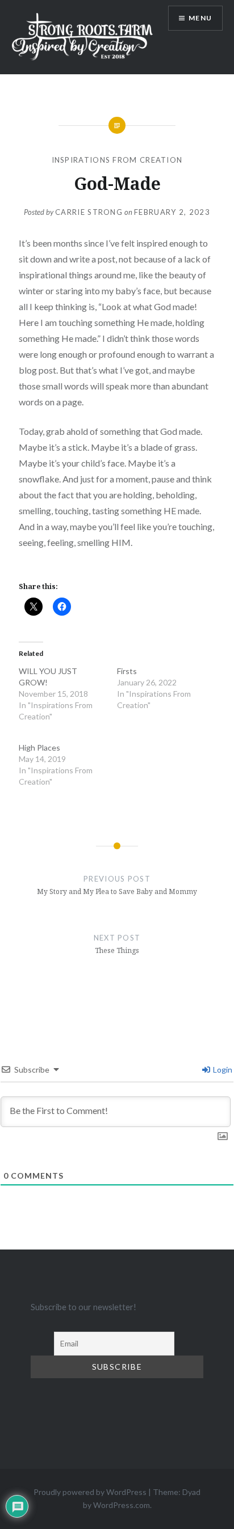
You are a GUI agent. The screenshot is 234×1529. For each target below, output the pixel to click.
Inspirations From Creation (117, 159)
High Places (39, 747)
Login (221, 1069)
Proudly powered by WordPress (90, 1492)
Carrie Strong (89, 212)
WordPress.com (121, 1505)
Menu (200, 18)
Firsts (127, 671)
